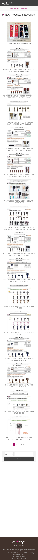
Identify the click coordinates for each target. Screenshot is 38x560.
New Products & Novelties (18, 8)
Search (19, 459)
